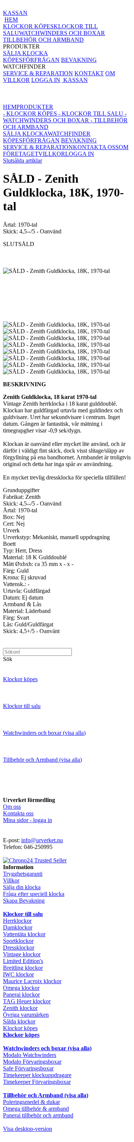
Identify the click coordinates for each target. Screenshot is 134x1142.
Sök (7, 659)
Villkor (11, 880)
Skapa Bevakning (24, 900)
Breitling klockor (23, 968)
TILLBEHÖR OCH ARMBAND (43, 40)
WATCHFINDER (50, 63)
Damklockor (17, 927)
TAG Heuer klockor (27, 1001)
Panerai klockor (21, 994)
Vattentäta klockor (24, 934)
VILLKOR (16, 80)
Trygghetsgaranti (22, 874)
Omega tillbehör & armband (36, 1108)
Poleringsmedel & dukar (31, 1102)
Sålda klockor (19, 1021)
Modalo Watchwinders (29, 1055)
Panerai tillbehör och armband (38, 1115)
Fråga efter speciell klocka (33, 894)
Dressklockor (18, 947)
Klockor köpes (20, 679)
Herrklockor (17, 921)
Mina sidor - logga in (27, 820)
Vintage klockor (22, 954)
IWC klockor (18, 974)
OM (110, 73)
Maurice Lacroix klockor (32, 981)
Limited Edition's (23, 961)
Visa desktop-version (27, 1129)
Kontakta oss (18, 813)
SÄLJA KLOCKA (25, 53)
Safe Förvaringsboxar (28, 1068)
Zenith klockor (20, 1008)
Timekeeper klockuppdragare (37, 1075)
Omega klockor (21, 988)
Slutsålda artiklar (22, 160)
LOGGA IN (45, 80)
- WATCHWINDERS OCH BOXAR (65, 116)
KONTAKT (89, 73)
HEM (11, 19)
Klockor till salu (22, 706)
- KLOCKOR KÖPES (30, 113)
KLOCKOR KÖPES (28, 26)
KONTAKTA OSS (96, 147)
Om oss (12, 806)
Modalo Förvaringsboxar (32, 1061)
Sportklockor (18, 941)
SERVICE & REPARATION (38, 73)
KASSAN (15, 13)
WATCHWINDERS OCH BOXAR (62, 33)
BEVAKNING (79, 60)
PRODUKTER (54, 36)
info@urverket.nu (42, 840)
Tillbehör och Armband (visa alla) (42, 759)
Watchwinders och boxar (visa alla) (44, 733)
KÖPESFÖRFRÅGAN (31, 60)
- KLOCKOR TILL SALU (90, 113)
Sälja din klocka (22, 887)
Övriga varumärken (26, 1015)
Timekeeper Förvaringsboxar (37, 1082)
